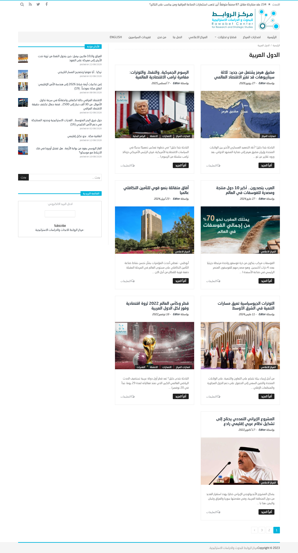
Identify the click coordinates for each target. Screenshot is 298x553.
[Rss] (30, 4)
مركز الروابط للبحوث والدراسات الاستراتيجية (234, 548)
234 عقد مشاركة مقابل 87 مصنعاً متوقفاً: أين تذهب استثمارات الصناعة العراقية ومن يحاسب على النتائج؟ (207, 4)
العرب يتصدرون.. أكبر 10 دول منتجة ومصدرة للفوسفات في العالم (245, 190)
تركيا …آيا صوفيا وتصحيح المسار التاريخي (80, 72)
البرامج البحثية (139, 135)
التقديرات (141, 367)
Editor (262, 83)
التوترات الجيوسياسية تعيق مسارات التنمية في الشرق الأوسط (246, 305)
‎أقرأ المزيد (266, 165)
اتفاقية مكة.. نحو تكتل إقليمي (84, 136)
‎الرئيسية (276, 45)
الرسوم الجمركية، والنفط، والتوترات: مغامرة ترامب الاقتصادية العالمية (159, 74)
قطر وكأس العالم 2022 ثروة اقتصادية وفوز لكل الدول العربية (157, 305)
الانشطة (154, 135)
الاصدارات (166, 135)
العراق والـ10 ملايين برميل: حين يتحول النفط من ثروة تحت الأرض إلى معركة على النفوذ (70, 58)
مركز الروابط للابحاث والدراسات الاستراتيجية (59, 229)
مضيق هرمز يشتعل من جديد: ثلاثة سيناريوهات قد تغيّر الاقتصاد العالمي (244, 74)
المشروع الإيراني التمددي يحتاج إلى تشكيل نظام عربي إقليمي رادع (245, 421)
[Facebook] (46, 4)
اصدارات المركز (269, 135)
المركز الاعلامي (268, 251)
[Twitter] (38, 4)
